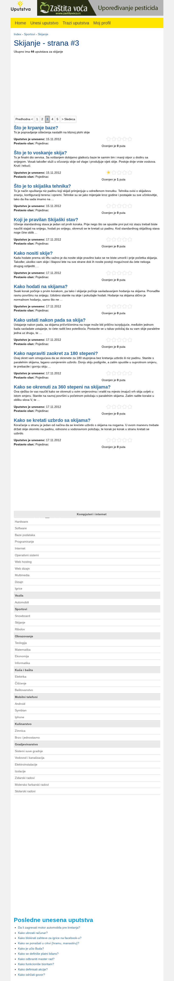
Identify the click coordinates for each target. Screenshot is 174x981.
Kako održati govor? (31, 974)
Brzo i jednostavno (27, 737)
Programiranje (24, 541)
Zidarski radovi (25, 778)
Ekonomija (22, 656)
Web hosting (23, 561)
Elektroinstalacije (26, 764)
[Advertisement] (87, 83)
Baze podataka (25, 535)
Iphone (19, 717)
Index (17, 34)
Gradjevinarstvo (26, 744)
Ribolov (20, 629)
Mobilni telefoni (26, 697)
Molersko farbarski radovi (32, 784)
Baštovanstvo (24, 690)
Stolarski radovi (25, 791)
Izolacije (20, 771)
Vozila (19, 595)
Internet (20, 548)
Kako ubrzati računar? (33, 933)
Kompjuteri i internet (92, 514)
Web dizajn (22, 568)
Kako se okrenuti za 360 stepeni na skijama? (62, 387)
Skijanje (43, 34)
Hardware (21, 521)
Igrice (18, 588)
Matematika (23, 649)
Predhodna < (24, 119)
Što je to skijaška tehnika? (42, 186)
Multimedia (22, 575)
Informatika (22, 663)
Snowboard (22, 616)
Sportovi (29, 34)
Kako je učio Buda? (31, 948)
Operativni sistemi (27, 555)
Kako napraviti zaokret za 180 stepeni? (56, 353)
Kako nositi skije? (33, 253)
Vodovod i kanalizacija (29, 757)
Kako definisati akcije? (33, 969)
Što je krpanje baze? (36, 127)
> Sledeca (68, 119)
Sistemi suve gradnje (29, 751)
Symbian (21, 710)
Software (21, 528)
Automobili (22, 602)
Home (20, 23)
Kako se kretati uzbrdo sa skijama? (52, 420)
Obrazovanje (24, 636)
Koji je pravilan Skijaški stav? (46, 219)
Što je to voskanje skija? (40, 152)
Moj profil (102, 23)
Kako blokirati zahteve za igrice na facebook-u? (49, 938)
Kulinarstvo (23, 724)
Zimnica (20, 730)
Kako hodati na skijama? (40, 286)
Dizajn (19, 582)
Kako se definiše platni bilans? (38, 953)
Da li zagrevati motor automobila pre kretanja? (49, 927)
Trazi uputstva (76, 23)
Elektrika (20, 676)
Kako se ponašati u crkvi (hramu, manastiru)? (48, 943)
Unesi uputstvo (44, 23)
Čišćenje (20, 683)
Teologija (21, 643)
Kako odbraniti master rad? (36, 959)
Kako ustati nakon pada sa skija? (50, 320)
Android (20, 703)
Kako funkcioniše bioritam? (36, 964)
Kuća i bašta (24, 670)
